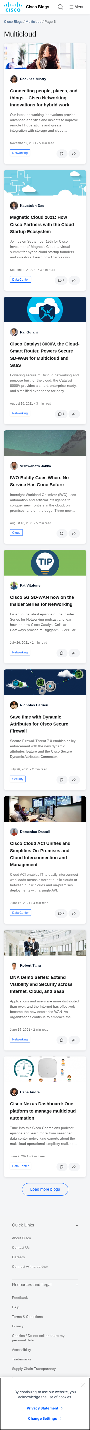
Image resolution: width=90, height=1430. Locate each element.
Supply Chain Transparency (34, 1369)
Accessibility (21, 1350)
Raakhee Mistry (33, 79)
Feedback (20, 1298)
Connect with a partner (30, 1267)
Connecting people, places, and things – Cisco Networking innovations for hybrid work (44, 97)
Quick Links (23, 1225)
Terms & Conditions (27, 1317)
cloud (16, 532)
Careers (18, 1257)
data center (20, 279)
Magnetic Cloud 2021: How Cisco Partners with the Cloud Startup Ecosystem (42, 224)
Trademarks (21, 1359)
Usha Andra (30, 1092)
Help (15, 1307)
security (17, 779)
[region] (45, 1403)
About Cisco (21, 1238)
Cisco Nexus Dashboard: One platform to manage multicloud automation (43, 1110)
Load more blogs (45, 1189)
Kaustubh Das (32, 206)
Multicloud (34, 22)
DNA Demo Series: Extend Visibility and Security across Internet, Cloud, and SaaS (41, 984)
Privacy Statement (42, 1408)
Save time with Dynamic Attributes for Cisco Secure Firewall (39, 724)
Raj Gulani (29, 332)
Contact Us (21, 1247)
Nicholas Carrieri (34, 705)
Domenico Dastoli (35, 832)
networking (20, 152)
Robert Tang (30, 965)
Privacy (18, 1326)
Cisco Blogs (37, 7)
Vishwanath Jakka (35, 466)
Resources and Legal (32, 1284)
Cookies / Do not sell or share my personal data (38, 1338)
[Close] (82, 1384)
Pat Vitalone (30, 585)
